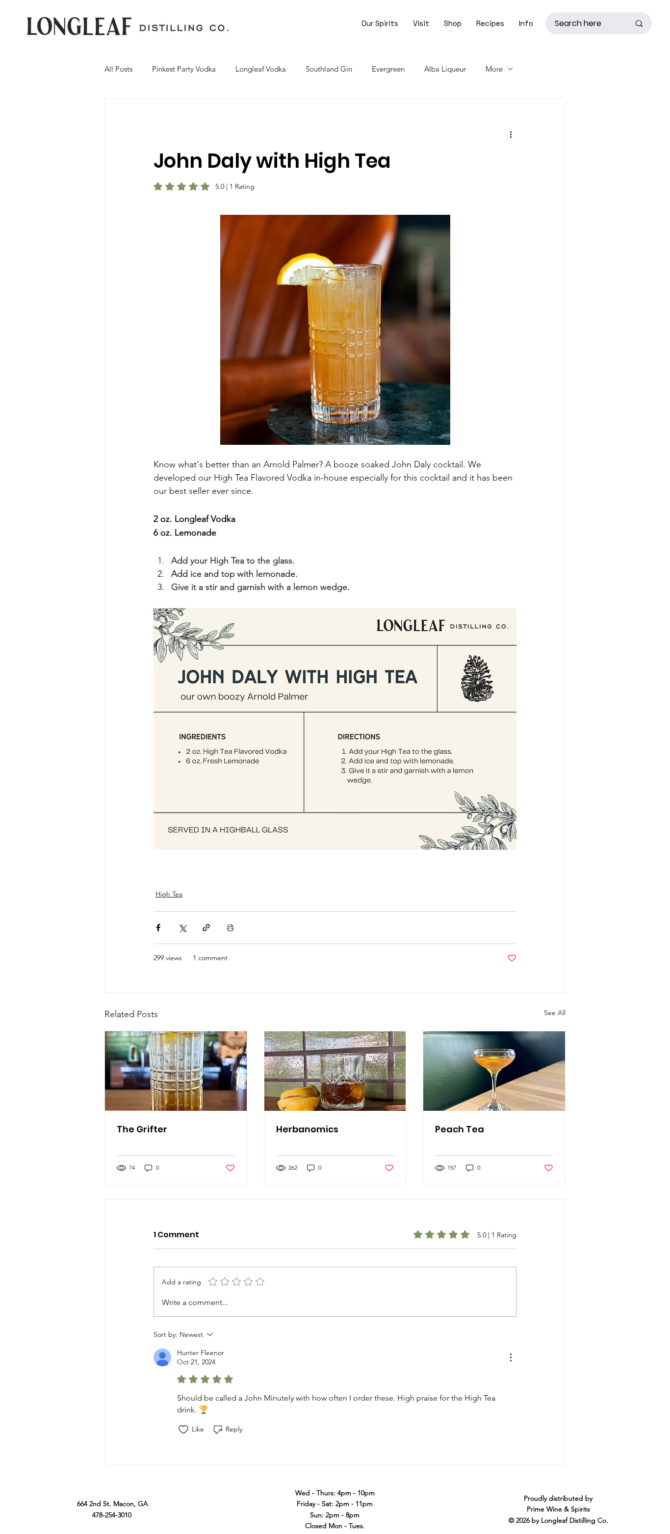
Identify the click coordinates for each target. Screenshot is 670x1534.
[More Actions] (510, 1357)
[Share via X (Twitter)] (182, 927)
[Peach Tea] (494, 1071)
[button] (421, 23)
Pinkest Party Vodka (184, 69)
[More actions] (510, 134)
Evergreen (388, 69)
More (494, 69)
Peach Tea (459, 1129)
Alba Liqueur (445, 69)
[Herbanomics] (335, 1071)
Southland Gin (329, 69)
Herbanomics (307, 1129)
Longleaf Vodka (260, 69)
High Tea (168, 894)
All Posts (118, 69)
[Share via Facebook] (158, 927)
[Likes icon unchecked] (183, 1429)
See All (555, 1012)
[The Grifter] (176, 1071)
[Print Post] (230, 927)
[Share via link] (206, 927)
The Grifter (142, 1129)
